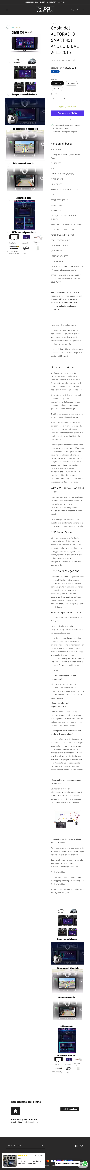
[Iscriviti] (42, 1145)
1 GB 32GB (57, 83)
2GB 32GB (71, 83)
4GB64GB (57, 89)
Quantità (54, 94)
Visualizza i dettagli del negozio (65, 132)
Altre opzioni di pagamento (67, 119)
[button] (7, 9)
